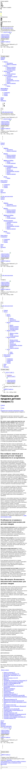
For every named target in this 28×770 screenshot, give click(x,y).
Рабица (8, 86)
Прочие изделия (8, 75)
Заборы (8, 72)
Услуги (2, 59)
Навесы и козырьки (12, 64)
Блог (2, 99)
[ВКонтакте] (4, 103)
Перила (8, 82)
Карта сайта (4, 764)
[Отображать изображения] (1, 18)
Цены (2, 98)
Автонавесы (10, 63)
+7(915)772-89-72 (7, 32)
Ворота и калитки (11, 67)
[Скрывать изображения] (1, 20)
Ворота (6, 65)
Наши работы (4, 88)
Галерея (6, 94)
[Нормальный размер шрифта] (2, 4)
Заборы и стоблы (8, 71)
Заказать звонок (5, 38)
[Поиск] (2, 109)
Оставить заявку (5, 56)
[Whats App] (4, 106)
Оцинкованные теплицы (13, 80)
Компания (3, 723)
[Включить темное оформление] (2, 308)
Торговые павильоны (6, 726)
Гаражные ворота (11, 68)
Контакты (3, 100)
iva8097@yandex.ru (5, 41)
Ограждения (10, 79)
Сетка (5, 84)
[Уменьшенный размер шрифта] (1, 2)
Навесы (6, 61)
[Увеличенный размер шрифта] (2, 6)
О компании (4, 90)
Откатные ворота (11, 69)
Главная (3, 57)
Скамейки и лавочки (12, 76)
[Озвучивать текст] (1, 23)
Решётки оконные (11, 83)
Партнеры (9, 760)
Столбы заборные (11, 73)
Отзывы (6, 95)
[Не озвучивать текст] (1, 25)
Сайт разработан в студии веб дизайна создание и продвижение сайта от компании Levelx (13, 762)
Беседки (9, 78)
